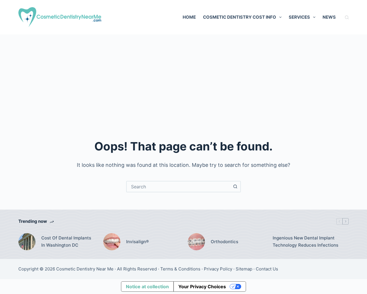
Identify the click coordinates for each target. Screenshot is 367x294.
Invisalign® (137, 241)
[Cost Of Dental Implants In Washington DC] (27, 241)
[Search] (347, 17)
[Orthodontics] (196, 241)
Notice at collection (147, 286)
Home (189, 17)
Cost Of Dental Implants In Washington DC (66, 241)
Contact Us (267, 269)
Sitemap (244, 269)
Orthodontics (224, 241)
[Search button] (235, 186)
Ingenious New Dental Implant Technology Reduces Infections (305, 241)
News (329, 17)
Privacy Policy (218, 269)
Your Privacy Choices (202, 286)
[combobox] (178, 186)
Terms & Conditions (180, 269)
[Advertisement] (183, 77)
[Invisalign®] (111, 241)
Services (299, 17)
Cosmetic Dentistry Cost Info (239, 17)
